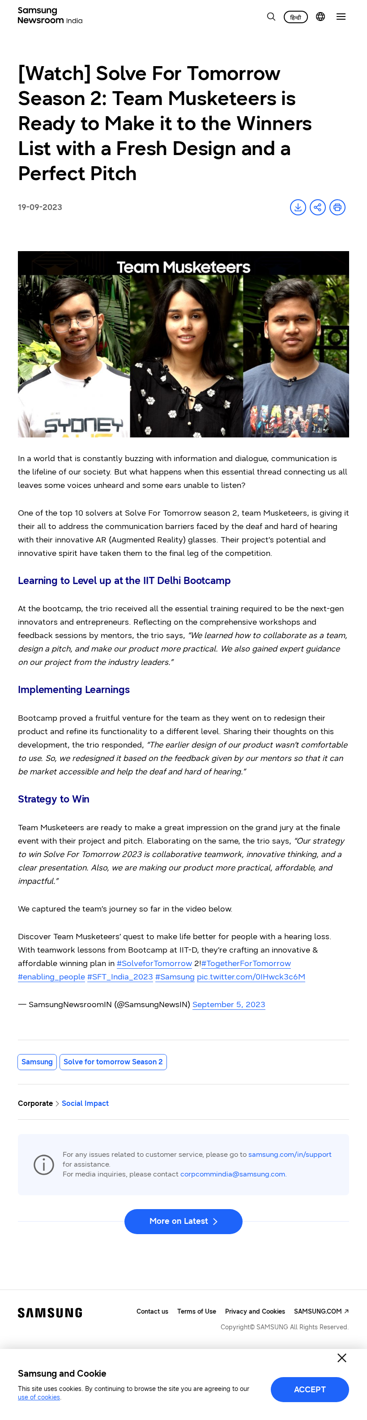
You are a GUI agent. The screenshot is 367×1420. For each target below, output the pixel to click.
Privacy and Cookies (255, 1311)
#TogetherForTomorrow (246, 963)
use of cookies (39, 1397)
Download (298, 207)
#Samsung (175, 977)
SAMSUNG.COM (318, 1311)
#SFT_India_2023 (120, 977)
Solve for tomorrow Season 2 (113, 1062)
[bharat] (296, 17)
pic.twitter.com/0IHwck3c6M (251, 977)
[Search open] (271, 16)
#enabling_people (51, 977)
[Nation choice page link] (320, 16)
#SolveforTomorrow (154, 963)
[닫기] (342, 1358)
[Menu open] (341, 16)
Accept (310, 1390)
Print (337, 207)
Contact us (152, 1311)
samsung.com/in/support (290, 1154)
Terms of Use (196, 1311)
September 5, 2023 (228, 1004)
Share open (318, 207)
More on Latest (178, 1221)
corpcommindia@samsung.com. (233, 1174)
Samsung (37, 1062)
